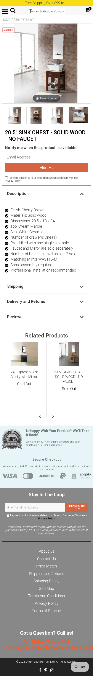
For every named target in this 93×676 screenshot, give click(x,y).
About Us (46, 551)
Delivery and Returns (26, 301)
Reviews (14, 316)
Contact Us (46, 558)
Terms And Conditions (46, 596)
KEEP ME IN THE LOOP (77, 507)
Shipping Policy (46, 581)
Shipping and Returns (46, 573)
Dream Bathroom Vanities (40, 661)
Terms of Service (46, 610)
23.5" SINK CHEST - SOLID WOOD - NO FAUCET (69, 377)
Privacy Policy (13, 180)
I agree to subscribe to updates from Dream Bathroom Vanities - (48, 517)
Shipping (15, 286)
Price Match (46, 566)
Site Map (46, 588)
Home (6, 20)
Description (18, 193)
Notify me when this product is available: (41, 147)
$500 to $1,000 (24, 20)
